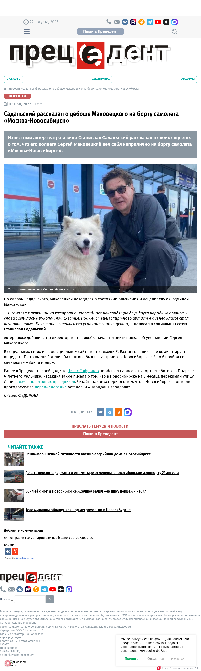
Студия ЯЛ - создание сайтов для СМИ (180, 668)
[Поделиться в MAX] (128, 412)
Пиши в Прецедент (100, 31)
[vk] (125, 22)
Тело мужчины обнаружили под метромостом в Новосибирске (78, 509)
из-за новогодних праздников (47, 381)
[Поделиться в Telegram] (109, 412)
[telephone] (108, 22)
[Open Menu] (27, 31)
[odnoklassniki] (141, 22)
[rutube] (133, 22)
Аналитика (101, 79)
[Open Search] (174, 31)
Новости (13, 79)
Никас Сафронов (83, 370)
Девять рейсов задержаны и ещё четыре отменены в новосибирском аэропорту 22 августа (102, 472)
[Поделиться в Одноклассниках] (118, 412)
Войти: (9, 545)
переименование (51, 387)
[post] (117, 22)
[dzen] (166, 22)
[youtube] (158, 22)
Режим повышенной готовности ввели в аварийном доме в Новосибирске (88, 454)
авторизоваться (83, 538)
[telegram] (150, 22)
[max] (174, 22)
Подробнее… (178, 658)
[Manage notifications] (8, 663)
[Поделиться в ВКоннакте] (100, 412)
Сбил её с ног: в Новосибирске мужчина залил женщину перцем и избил (86, 491)
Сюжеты (188, 79)
